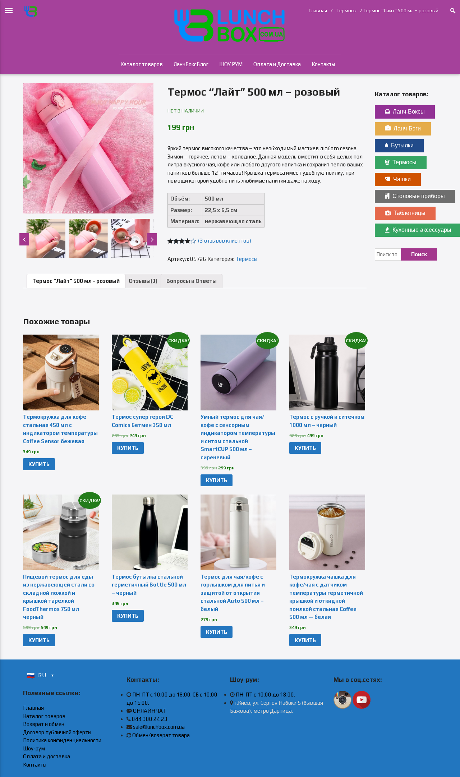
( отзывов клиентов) (224, 241)
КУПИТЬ (39, 464)
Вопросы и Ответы (191, 281)
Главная (318, 10)
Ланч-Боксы (409, 112)
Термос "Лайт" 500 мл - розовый (76, 281)
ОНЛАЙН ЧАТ (149, 711)
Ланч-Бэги (407, 128)
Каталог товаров (141, 64)
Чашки (402, 179)
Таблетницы (410, 213)
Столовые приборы (418, 196)
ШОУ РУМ (231, 64)
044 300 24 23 (149, 719)
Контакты (323, 64)
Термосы (346, 10)
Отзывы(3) (143, 281)
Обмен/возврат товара (161, 735)
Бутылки (402, 145)
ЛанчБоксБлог (191, 64)
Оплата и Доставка (277, 64)
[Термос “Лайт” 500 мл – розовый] (88, 148)
